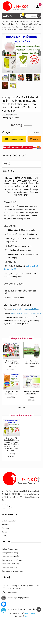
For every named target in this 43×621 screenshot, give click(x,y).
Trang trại (5, 528)
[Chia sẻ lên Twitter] (15, 155)
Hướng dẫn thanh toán (10, 549)
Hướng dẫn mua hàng (10, 553)
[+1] (24, 155)
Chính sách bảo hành (9, 567)
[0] (21, 16)
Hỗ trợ (22, 609)
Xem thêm (21, 407)
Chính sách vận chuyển (10, 556)
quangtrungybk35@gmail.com (18, 598)
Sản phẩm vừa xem (21, 415)
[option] (21, 53)
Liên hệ (4, 535)
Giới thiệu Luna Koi (8, 521)
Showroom (6, 524)
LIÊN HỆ (8, 304)
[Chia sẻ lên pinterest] (19, 155)
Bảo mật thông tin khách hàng (13, 571)
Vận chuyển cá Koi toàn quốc (12, 560)
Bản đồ (4, 532)
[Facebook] (3, 604)
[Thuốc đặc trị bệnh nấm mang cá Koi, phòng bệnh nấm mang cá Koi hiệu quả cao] (31, 350)
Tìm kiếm (31, 609)
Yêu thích (35, 132)
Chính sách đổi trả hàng (10, 564)
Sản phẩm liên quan (21, 338)
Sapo (26, 616)
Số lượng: (6, 132)
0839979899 (12, 592)
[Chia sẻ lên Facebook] (10, 155)
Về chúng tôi (12, 609)
